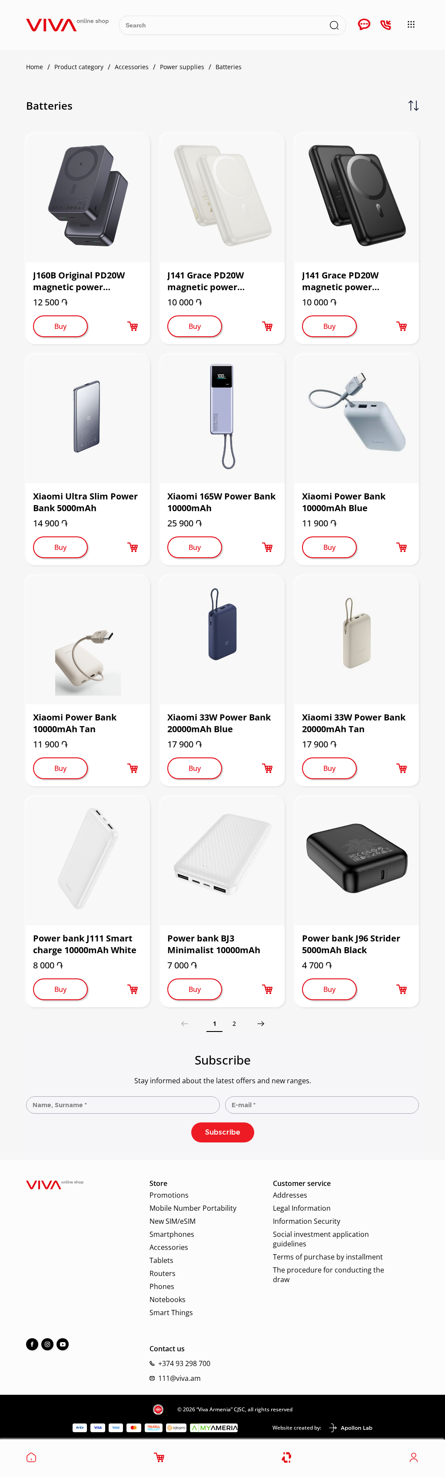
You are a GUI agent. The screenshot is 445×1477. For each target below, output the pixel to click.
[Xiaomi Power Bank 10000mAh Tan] (88, 640)
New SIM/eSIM (172, 1221)
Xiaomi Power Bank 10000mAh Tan (74, 723)
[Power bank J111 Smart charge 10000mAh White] (88, 861)
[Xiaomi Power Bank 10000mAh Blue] (357, 419)
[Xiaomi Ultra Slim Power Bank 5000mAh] (88, 419)
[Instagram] (47, 1344)
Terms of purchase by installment (328, 1257)
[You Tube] (62, 1344)
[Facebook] (32, 1344)
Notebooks (167, 1299)
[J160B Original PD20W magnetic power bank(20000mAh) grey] (88, 198)
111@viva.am (179, 1378)
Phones (161, 1286)
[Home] (31, 1460)
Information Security (306, 1221)
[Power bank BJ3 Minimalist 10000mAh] (222, 861)
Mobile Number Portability (192, 1208)
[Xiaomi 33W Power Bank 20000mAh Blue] (222, 640)
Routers (162, 1273)
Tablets (161, 1260)
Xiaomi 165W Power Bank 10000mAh (221, 502)
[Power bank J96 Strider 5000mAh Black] (357, 861)
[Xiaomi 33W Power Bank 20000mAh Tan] (357, 640)
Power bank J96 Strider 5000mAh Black (351, 944)
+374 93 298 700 (184, 1363)
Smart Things (171, 1312)
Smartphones (171, 1234)
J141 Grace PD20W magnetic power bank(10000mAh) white (216, 281)
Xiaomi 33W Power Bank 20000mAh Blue (219, 723)
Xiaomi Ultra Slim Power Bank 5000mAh (85, 502)
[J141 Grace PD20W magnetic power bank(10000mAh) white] (222, 198)
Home (34, 67)
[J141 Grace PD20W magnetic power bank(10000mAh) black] (357, 198)
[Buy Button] (132, 326)
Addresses (290, 1195)
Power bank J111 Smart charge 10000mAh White (84, 944)
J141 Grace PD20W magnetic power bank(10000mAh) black (350, 281)
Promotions (169, 1195)
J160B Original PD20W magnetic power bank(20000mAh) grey (79, 281)
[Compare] (287, 1457)
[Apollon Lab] (350, 1428)
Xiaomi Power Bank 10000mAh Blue (343, 502)
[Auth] (413, 1460)
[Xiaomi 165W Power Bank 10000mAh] (222, 419)
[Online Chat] (364, 25)
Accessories (168, 1247)
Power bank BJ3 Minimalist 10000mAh (213, 944)
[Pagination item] (260, 1023)
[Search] (334, 25)
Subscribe (222, 1132)
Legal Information (302, 1208)
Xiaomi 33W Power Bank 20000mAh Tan (353, 723)
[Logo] (67, 25)
